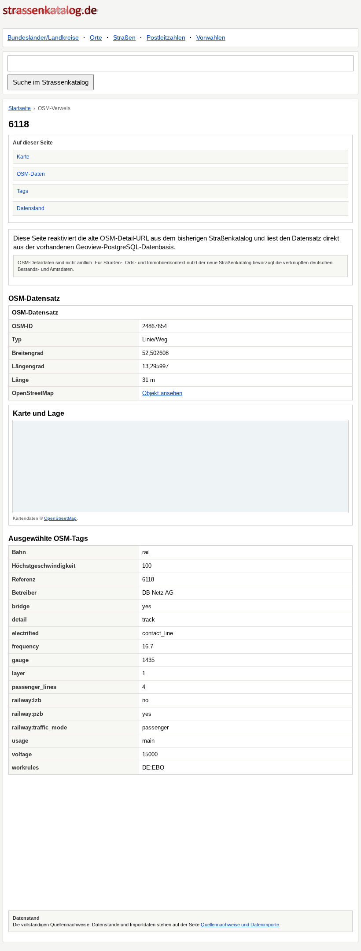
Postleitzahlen (166, 37)
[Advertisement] (180, 842)
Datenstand (30, 208)
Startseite (19, 108)
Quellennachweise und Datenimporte (240, 924)
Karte (23, 157)
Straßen (124, 37)
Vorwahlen (210, 37)
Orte (96, 37)
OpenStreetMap (60, 518)
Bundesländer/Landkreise (43, 37)
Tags (22, 191)
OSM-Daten (31, 174)
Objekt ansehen (162, 393)
